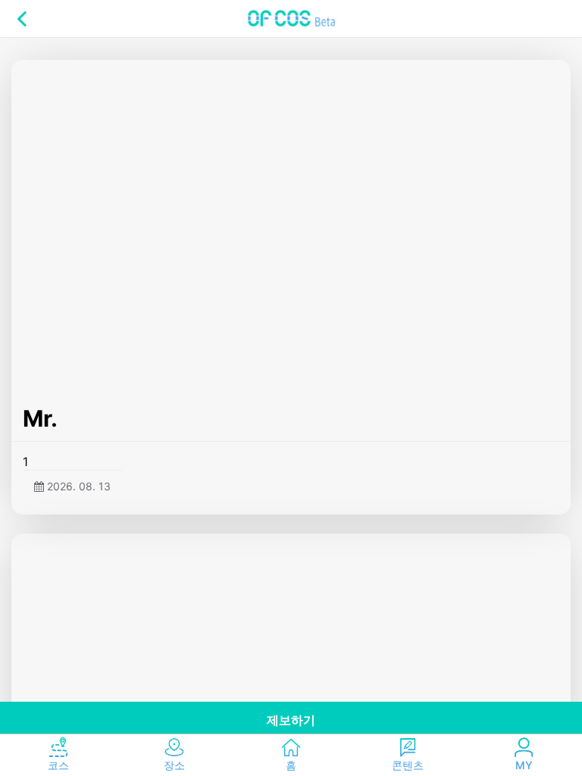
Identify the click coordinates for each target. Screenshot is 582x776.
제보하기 (291, 720)
